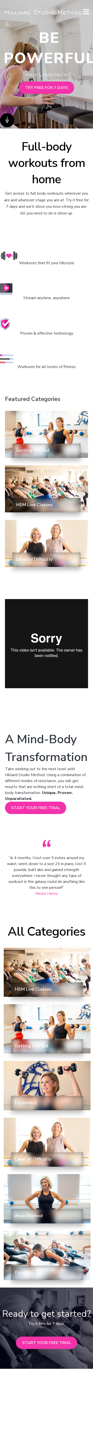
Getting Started (32, 450)
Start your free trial (46, 1342)
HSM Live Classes (34, 505)
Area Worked (29, 1216)
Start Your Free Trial (35, 808)
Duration (24, 1272)
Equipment (26, 1103)
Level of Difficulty (34, 559)
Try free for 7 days (46, 87)
